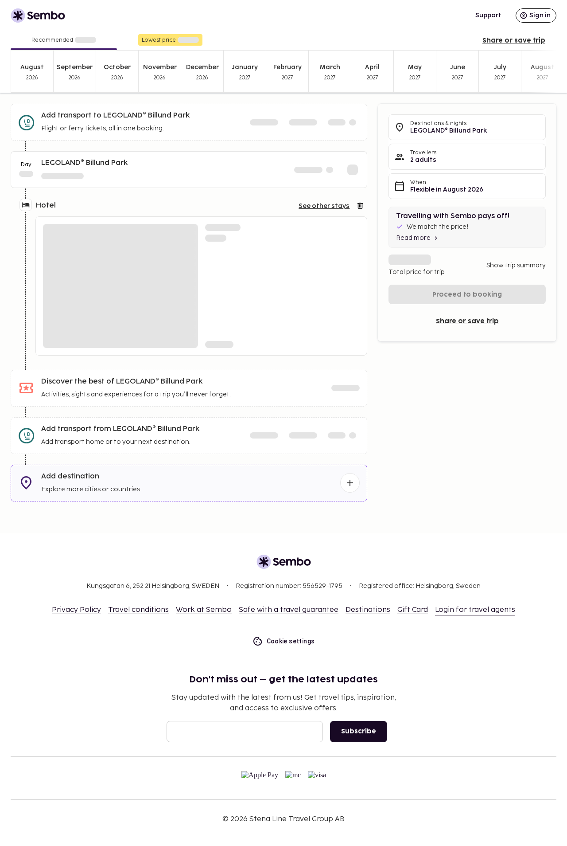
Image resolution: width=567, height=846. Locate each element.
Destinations (368, 610)
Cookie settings (291, 641)
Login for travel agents (475, 610)
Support (488, 15)
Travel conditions (138, 610)
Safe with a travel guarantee (288, 610)
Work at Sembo (204, 610)
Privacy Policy (76, 610)
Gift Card (412, 610)
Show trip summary (516, 265)
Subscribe (358, 731)
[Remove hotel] (360, 206)
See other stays (324, 206)
